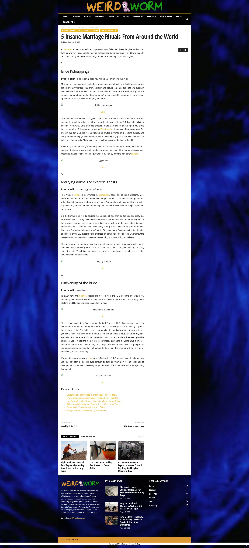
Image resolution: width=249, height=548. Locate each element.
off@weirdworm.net (77, 518)
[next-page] (142, 436)
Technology (166, 16)
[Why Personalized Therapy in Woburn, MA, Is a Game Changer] (111, 507)
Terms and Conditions (118, 544)
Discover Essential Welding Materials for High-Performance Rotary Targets (132, 491)
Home (66, 16)
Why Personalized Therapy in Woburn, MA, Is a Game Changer (131, 506)
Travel (179, 16)
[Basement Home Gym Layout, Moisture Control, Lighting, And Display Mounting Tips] (131, 450)
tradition (135, 154)
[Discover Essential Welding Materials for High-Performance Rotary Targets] (111, 491)
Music (126, 16)
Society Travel (90, 30)
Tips (151, 501)
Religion (151, 16)
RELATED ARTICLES (70, 436)
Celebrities (113, 16)
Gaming (76, 16)
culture (77, 195)
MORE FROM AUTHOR (88, 436)
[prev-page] (139, 436)
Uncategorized (109, 30)
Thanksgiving (107, 129)
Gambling (153, 505)
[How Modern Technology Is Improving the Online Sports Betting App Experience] (111, 520)
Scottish (83, 296)
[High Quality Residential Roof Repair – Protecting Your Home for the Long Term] (74, 450)
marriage (67, 49)
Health (87, 16)
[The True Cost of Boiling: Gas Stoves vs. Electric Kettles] (103, 450)
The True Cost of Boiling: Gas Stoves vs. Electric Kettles (101, 465)
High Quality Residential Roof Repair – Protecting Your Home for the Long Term (72, 466)
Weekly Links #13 (69, 426)
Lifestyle (99, 16)
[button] (187, 19)
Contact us (69, 22)
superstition (104, 195)
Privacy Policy (134, 544)
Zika (65, 42)
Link (103, 112)
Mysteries (138, 16)
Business (153, 489)
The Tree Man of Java (134, 426)
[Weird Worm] (124, 6)
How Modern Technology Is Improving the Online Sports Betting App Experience (131, 520)
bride (90, 358)
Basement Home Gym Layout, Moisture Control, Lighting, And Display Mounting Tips (130, 466)
